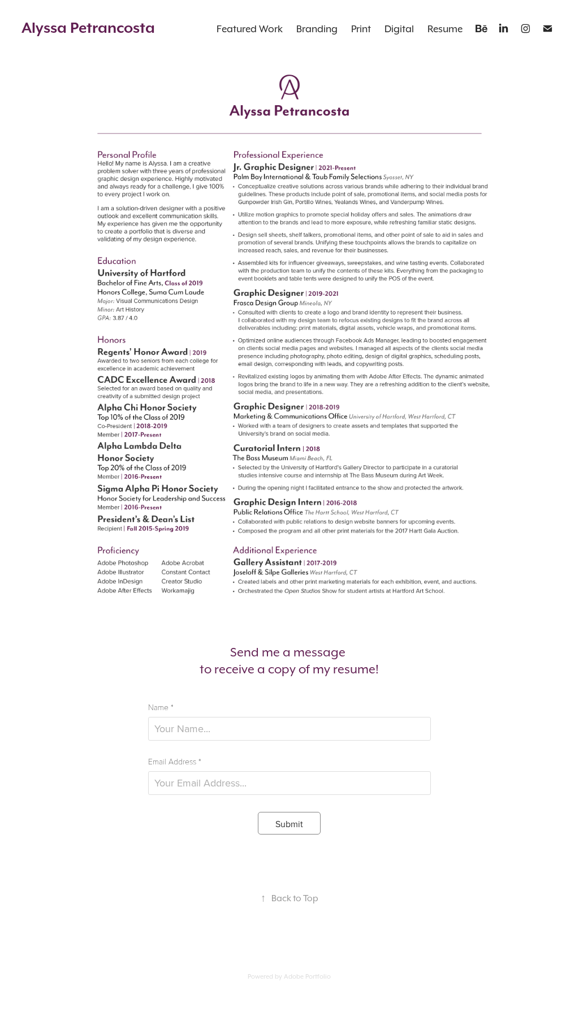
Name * (161, 707)
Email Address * (174, 762)
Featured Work (250, 29)
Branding (317, 29)
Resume (445, 29)
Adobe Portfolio (307, 976)
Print (361, 29)
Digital (399, 29)
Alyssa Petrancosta (88, 27)
